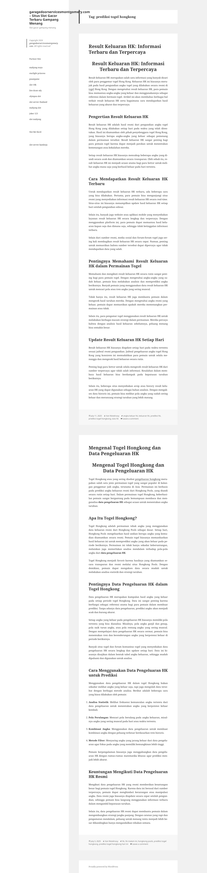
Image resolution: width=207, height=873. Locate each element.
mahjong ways (36, 67)
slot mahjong (35, 119)
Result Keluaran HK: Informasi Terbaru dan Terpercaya (125, 49)
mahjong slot (35, 107)
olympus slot (35, 96)
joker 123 (33, 113)
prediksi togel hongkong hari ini (113, 844)
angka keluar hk (130, 415)
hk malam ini (131, 841)
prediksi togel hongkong (100, 418)
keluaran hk (144, 415)
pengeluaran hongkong (147, 479)
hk (123, 841)
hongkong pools (145, 841)
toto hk (115, 418)
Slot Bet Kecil (35, 132)
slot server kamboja (38, 144)
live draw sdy (35, 90)
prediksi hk (156, 415)
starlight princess (37, 73)
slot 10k (32, 84)
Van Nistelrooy (112, 415)
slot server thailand (38, 102)
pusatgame (34, 79)
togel (91, 89)
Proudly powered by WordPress (103, 866)
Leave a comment (131, 418)
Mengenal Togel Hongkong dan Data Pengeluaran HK (125, 450)
